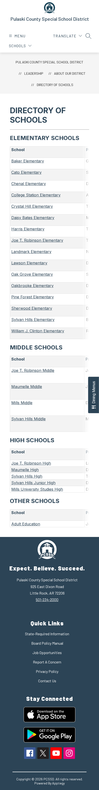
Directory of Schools (55, 85)
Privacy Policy (47, 671)
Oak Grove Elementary (32, 274)
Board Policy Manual (47, 643)
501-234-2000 (47, 599)
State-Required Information (47, 633)
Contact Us (47, 680)
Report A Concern (47, 662)
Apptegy (58, 783)
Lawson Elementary (29, 263)
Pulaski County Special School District (49, 62)
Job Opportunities (47, 652)
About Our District (70, 73)
